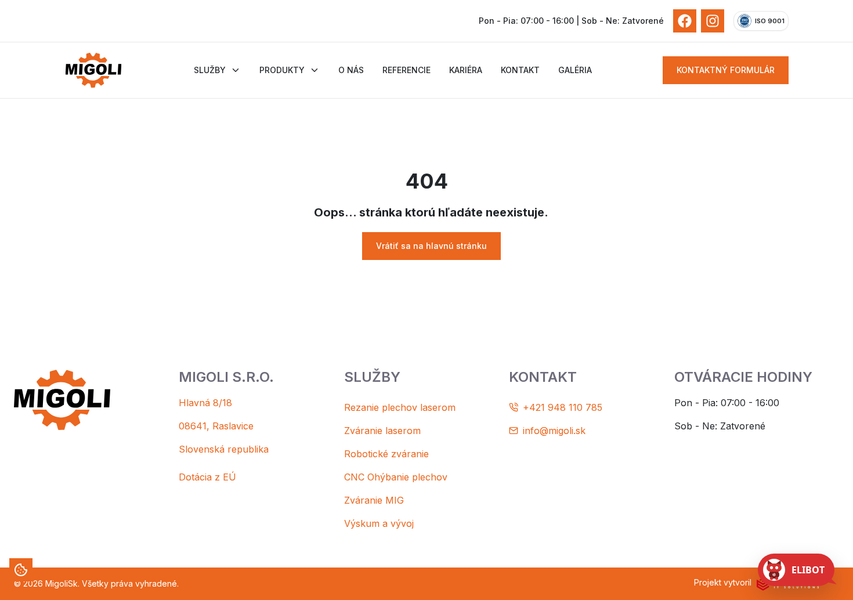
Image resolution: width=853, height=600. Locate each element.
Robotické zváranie (386, 454)
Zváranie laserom (382, 430)
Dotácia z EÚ (207, 477)
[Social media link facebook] (684, 20)
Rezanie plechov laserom (400, 407)
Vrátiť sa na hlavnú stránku (431, 246)
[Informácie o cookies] (20, 569)
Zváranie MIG (374, 500)
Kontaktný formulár (726, 70)
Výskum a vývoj (379, 523)
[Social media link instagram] (712, 20)
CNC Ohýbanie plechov (395, 477)
